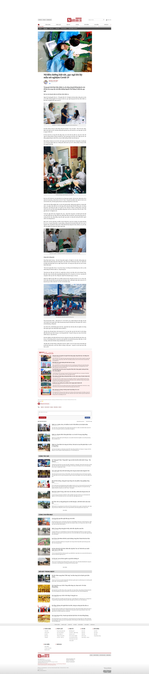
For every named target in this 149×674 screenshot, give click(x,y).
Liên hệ (40, 19)
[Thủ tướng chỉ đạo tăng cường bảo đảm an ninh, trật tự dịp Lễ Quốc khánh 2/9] (46, 379)
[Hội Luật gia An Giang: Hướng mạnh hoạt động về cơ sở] (46, 392)
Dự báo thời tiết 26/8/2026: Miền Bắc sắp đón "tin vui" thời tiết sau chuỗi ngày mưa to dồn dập (70, 549)
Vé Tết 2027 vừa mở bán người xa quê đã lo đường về (65, 558)
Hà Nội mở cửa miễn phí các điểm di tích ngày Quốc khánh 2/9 (67, 383)
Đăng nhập (87, 417)
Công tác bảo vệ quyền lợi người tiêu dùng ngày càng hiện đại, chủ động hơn (70, 355)
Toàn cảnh (47, 24)
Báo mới (108, 655)
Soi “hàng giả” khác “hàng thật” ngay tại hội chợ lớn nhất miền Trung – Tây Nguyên (71, 460)
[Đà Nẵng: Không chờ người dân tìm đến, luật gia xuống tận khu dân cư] (44, 608)
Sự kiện (46, 634)
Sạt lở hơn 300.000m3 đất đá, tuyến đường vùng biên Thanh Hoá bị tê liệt (71, 538)
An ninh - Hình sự (60, 637)
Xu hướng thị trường (73, 637)
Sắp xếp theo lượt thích (80, 421)
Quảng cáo (49, 19)
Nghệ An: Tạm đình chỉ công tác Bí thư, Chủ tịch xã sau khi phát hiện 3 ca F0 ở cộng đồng (72, 445)
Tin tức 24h (102, 655)
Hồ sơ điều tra (59, 634)
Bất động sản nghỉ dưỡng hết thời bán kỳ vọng (63, 362)
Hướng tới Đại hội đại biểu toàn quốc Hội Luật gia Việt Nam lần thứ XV (89, 26)
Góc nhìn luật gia (60, 632)
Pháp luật (58, 24)
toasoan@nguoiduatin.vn (42, 670)
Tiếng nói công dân (60, 635)
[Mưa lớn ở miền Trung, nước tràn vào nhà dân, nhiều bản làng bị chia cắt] (44, 495)
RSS (91, 655)
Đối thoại (46, 635)
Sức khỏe (96, 632)
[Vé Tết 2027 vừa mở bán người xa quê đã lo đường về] (44, 561)
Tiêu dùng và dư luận (73, 638)
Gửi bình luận (42, 417)
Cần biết (95, 634)
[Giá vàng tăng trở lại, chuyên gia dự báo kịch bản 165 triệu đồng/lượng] (44, 618)
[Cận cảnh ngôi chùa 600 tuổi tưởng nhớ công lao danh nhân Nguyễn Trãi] (44, 474)
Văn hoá (57, 28)
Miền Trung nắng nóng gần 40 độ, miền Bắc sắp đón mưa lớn (67, 528)
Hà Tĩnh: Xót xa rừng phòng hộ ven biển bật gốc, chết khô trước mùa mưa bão (71, 502)
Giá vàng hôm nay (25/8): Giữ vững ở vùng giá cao (65, 595)
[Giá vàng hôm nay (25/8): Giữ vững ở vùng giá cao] (44, 598)
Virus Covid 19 (47, 407)
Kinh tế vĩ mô (71, 634)
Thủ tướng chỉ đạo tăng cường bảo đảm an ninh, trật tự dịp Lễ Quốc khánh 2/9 (70, 376)
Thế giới (46, 637)
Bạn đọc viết (47, 649)
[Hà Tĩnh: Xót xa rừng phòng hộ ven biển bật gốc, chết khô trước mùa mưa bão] (44, 505)
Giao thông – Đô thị (73, 28)
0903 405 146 (41, 669)
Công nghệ (71, 640)
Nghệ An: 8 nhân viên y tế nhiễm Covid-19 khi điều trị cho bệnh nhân (70, 424)
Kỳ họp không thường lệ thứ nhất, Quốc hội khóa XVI (49, 26)
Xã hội (77, 24)
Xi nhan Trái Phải (48, 648)
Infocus (106, 24)
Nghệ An (42, 407)
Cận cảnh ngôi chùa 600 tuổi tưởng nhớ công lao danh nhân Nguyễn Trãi (70, 470)
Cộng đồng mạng (97, 635)
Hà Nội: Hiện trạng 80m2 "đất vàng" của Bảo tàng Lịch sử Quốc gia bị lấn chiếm (70, 576)
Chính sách (47, 632)
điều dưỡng (56, 407)
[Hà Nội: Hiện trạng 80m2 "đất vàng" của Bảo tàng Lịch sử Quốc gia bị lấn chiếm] (44, 578)
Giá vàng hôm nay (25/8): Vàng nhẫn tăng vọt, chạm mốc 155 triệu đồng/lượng (69, 586)
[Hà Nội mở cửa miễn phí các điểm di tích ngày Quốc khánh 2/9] (46, 385)
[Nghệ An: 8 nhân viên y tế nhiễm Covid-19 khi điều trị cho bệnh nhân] (44, 427)
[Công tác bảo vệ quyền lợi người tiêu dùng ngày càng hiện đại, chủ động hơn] (46, 358)
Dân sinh (45, 28)
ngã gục (51, 407)
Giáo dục (51, 28)
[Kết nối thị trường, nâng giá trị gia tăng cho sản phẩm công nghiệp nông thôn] (44, 484)
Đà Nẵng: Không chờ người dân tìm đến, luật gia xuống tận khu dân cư (70, 605)
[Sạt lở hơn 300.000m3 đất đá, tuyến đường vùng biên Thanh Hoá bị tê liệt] (44, 541)
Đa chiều (97, 24)
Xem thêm (65, 510)
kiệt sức (60, 407)
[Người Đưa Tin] (59, 656)
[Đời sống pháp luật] (99, 671)
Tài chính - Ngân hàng (73, 632)
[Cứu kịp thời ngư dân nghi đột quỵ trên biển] (44, 521)
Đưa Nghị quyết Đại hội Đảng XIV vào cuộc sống (110, 26)
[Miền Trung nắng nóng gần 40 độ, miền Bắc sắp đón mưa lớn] (44, 531)
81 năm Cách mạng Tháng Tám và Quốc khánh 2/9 (68, 26)
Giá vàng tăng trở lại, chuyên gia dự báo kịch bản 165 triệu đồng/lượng (70, 615)
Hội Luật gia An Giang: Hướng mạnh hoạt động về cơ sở (65, 389)
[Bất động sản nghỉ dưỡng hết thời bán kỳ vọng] (46, 365)
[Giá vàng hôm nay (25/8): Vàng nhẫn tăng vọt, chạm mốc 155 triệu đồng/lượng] (44, 588)
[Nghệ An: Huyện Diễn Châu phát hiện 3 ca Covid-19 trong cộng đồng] (44, 437)
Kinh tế (68, 24)
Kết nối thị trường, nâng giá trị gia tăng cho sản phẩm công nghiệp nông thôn (70, 481)
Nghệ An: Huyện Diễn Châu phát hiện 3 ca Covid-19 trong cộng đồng (69, 434)
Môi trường (63, 28)
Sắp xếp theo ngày (89, 421)
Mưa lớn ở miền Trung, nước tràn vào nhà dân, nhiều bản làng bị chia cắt (71, 491)
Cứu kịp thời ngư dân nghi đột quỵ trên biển (63, 518)
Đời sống (86, 24)
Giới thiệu (96, 655)
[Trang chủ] (74, 20)
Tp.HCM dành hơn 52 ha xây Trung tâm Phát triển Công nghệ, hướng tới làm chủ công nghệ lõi (70, 370)
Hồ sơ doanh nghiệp (73, 635)
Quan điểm (47, 646)
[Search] (103, 20)
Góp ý (44, 19)
